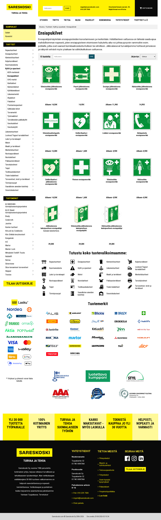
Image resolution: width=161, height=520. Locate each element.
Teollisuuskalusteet (12, 172)
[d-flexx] (75, 321)
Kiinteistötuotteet (12, 57)
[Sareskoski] (75, 346)
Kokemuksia (105, 20)
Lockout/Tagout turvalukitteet (17, 135)
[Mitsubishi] (120, 338)
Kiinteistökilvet (13, 87)
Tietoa (67, 20)
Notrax (8, 260)
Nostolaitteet (10, 157)
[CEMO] (52, 321)
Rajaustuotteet (11, 50)
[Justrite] (52, 330)
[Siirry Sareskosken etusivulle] (19, 8)
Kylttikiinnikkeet (13, 90)
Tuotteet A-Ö (141, 20)
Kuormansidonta (11, 65)
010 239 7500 (85, 9)
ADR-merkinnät (13, 72)
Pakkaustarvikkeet (12, 161)
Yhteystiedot (122, 20)
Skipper (8, 271)
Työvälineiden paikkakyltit (17, 120)
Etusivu (44, 20)
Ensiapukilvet (13, 76)
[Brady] (120, 313)
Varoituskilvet (12, 123)
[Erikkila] (120, 321)
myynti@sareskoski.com (89, 7)
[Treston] (52, 354)
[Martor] (75, 338)
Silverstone (9, 264)
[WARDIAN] (75, 354)
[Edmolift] (97, 321)
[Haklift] (143, 321)
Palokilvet (11, 101)
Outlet (7, 32)
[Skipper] (120, 346)
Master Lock (10, 249)
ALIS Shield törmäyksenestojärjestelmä (16, 211)
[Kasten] (75, 330)
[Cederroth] (143, 313)
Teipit (7, 168)
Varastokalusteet (11, 190)
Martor (8, 245)
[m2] (143, 330)
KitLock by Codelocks (14, 231)
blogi (77, 20)
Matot (7, 143)
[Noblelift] (143, 338)
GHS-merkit (12, 79)
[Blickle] (97, 313)
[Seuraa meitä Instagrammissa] (134, 458)
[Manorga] (52, 338)
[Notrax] (52, 346)
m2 (6, 242)
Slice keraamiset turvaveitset (16, 267)
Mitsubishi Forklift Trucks (15, 253)
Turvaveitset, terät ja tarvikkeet (17, 179)
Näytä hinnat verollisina (117, 9)
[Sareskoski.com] (34, 456)
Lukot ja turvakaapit (13, 139)
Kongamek (9, 238)
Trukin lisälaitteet (11, 175)
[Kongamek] (120, 330)
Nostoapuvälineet (12, 153)
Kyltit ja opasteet (12, 68)
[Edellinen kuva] (43, 74)
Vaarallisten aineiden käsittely (16, 186)
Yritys (56, 20)
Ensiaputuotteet (11, 54)
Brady (7, 216)
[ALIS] (52, 313)
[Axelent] (75, 313)
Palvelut (89, 20)
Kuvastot (8, 36)
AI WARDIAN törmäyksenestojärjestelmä (16, 205)
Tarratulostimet (11, 164)
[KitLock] (97, 330)
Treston (8, 274)
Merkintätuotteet (11, 150)
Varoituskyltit (12, 127)
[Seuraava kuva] (58, 74)
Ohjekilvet (11, 98)
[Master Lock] (97, 338)
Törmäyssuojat (11, 183)
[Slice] (143, 346)
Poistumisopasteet (14, 105)
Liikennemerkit (13, 94)
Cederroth (9, 220)
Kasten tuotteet (11, 227)
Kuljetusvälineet (11, 61)
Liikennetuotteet (11, 132)
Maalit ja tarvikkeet (12, 146)
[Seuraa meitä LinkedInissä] (141, 458)
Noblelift (8, 256)
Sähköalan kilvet (13, 109)
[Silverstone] (97, 346)
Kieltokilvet (11, 83)
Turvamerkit (12, 112)
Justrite (8, 223)
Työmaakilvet (12, 116)
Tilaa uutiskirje (19, 283)
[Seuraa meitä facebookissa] (127, 458)
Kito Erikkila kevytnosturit (15, 234)
